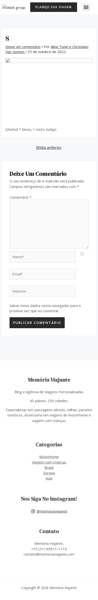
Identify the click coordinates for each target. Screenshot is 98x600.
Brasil (49, 467)
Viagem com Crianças (49, 462)
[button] (86, 7)
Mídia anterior (49, 147)
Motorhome (49, 456)
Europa (49, 472)
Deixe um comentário (22, 46)
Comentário (20, 197)
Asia (49, 478)
